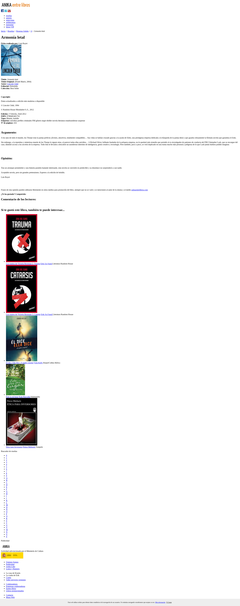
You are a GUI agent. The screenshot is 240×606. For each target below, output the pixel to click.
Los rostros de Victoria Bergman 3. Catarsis (23, 314)
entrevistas (10, 20)
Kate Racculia (25, 397)
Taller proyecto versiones (16, 580)
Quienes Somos (12, 562)
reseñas (9, 16)
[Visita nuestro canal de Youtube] (9, 11)
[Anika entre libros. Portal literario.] (17, 8)
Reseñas (11, 31)
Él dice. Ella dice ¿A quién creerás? (20, 363)
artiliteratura (10, 22)
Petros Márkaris (29, 447)
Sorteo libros (11, 589)
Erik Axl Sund (46, 264)
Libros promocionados (15, 591)
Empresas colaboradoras (15, 586)
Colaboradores (12, 584)
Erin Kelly (38, 363)
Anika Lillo (10, 567)
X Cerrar (169, 602)
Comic (8, 578)
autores (9, 18)
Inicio (3, 31)
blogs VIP (10, 27)
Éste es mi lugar (12, 397)
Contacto (9, 595)
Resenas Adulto (22, 31)
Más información (160, 602)
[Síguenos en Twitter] (5, 11)
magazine (10, 25)
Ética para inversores (14, 447)
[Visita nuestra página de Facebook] (2, 11)
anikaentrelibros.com (139, 190)
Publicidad (10, 564)
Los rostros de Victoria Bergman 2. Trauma (23, 264)
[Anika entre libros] (14, 549)
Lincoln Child (12, 84)
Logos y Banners (13, 569)
